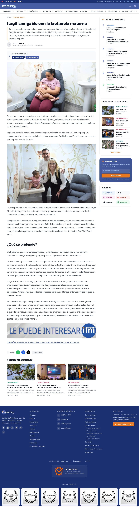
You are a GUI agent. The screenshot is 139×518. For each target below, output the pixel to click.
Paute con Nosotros (92, 445)
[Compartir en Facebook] (23, 352)
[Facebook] (3, 427)
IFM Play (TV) (66, 415)
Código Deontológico (93, 428)
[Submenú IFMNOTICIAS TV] (137, 11)
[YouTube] (16, 427)
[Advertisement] (69, 512)
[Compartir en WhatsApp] (18, 352)
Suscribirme (116, 175)
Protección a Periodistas (94, 433)
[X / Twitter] (12, 427)
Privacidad (89, 452)
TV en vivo (9, 1)
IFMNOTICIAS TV (128, 11)
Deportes (47, 11)
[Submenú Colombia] (13, 11)
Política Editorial (90, 422)
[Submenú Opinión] (89, 11)
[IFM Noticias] (8, 412)
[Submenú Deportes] (53, 11)
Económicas (32, 11)
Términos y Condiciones (94, 449)
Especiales (112, 11)
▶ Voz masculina (32, 57)
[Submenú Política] (25, 11)
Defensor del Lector (93, 439)
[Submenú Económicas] (40, 11)
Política (19, 11)
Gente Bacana (97, 11)
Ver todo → (115, 152)
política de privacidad (122, 179)
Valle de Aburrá (19, 17)
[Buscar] (135, 6)
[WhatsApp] (3, 432)
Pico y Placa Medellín (37, 446)
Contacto (88, 442)
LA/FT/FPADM (91, 436)
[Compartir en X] (28, 352)
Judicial (58, 11)
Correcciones (90, 425)
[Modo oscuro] (130, 6)
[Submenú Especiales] (119, 11)
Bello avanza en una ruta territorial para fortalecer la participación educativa (48, 387)
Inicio (9, 17)
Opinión (83, 11)
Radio (20, 1)
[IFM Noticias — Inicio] (9, 6)
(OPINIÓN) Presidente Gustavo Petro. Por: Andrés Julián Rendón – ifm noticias (43, 342)
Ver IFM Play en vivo (125, 424)
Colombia (7, 11)
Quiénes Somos (90, 415)
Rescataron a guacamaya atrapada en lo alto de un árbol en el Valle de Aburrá (21, 387)
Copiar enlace (37, 352)
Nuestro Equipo (90, 418)
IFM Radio (64, 419)
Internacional (71, 11)
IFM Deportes (66, 424)
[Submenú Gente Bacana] (105, 11)
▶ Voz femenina (18, 57)
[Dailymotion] (21, 427)
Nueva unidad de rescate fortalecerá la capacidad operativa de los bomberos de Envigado (80, 388)
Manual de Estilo (92, 431)
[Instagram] (8, 427)
